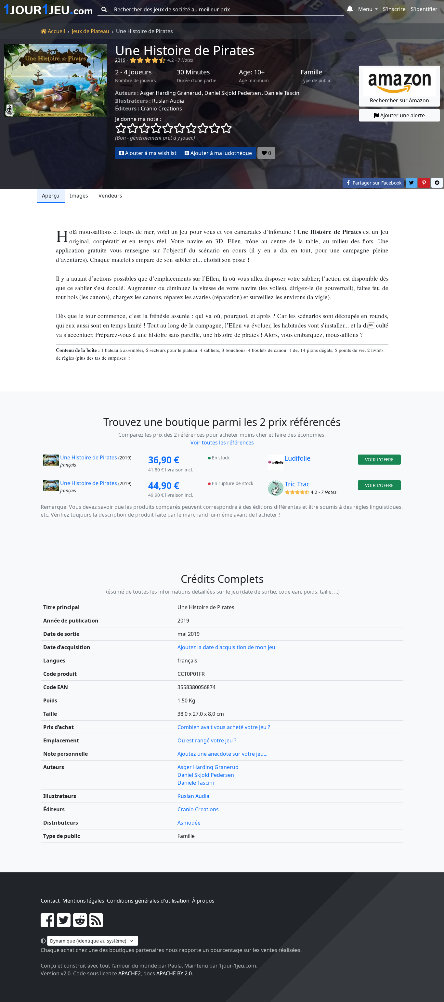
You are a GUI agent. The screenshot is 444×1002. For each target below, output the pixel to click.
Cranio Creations (161, 108)
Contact (50, 900)
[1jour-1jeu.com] (48, 9)
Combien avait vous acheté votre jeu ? (223, 727)
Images (79, 195)
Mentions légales (83, 900)
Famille (311, 72)
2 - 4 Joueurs (133, 72)
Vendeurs (110, 195)
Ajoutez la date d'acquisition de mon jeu (226, 647)
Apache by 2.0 (174, 973)
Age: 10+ (252, 72)
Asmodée (189, 822)
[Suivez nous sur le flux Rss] (96, 924)
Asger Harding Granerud (170, 92)
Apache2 (129, 973)
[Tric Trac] (275, 489)
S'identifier (424, 9)
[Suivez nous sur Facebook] (47, 924)
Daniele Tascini (282, 92)
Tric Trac (297, 484)
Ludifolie (297, 458)
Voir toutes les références (222, 442)
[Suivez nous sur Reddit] (80, 924)
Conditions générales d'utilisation (148, 900)
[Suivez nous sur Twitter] (64, 924)
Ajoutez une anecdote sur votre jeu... (222, 753)
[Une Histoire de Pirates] (55, 101)
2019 (120, 60)
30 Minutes (193, 72)
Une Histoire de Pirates (185, 50)
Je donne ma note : (138, 118)
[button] (350, 9)
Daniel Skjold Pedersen (232, 92)
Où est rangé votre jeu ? (206, 740)
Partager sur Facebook (376, 183)
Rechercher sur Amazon (399, 100)
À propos (203, 900)
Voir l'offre (379, 459)
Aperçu (50, 195)
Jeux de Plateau (90, 31)
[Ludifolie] (275, 464)
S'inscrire (394, 9)
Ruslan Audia (168, 100)
